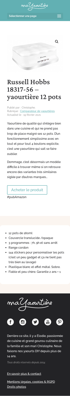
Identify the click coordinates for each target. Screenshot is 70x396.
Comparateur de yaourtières (37, 111)
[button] (56, 41)
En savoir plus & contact (24, 374)
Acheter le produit (27, 190)
